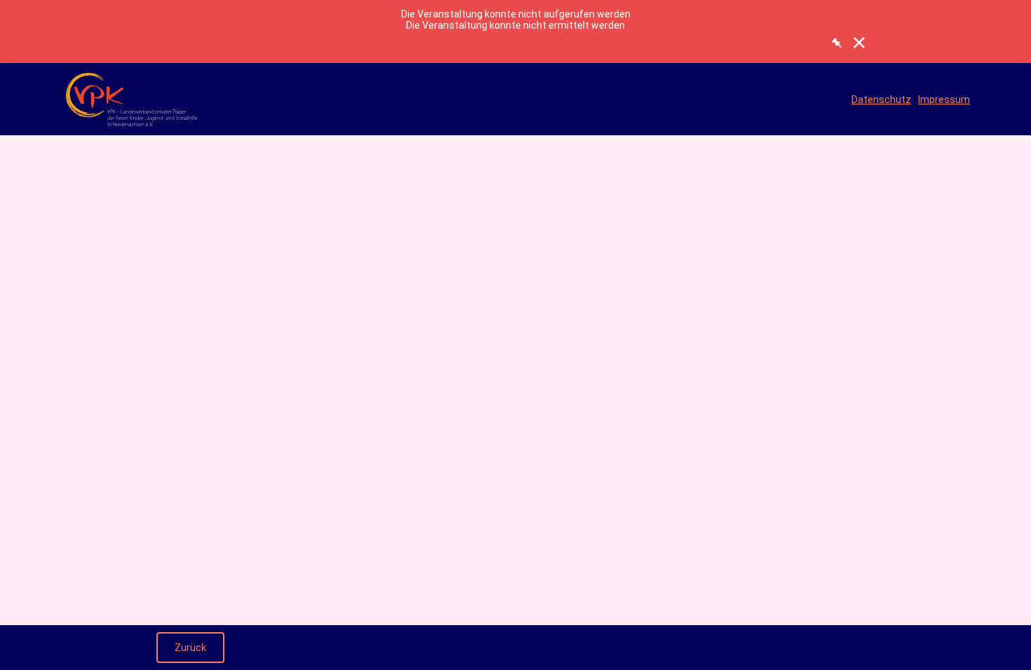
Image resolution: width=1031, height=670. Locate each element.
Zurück (190, 647)
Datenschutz (881, 99)
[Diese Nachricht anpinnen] (837, 43)
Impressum (944, 99)
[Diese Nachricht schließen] (859, 43)
